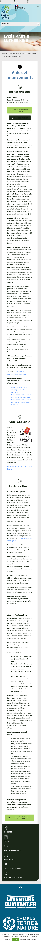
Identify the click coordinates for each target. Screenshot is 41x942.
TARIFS (6, 841)
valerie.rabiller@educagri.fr (16, 374)
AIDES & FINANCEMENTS (12, 850)
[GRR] (28, 0)
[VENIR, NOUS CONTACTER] (6, 873)
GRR (28, 2)
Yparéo (16, 2)
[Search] (38, 24)
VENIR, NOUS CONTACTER (13, 878)
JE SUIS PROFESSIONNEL (12, 868)
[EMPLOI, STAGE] (6, 855)
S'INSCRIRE (8, 832)
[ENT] (0, 0)
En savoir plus (25, 939)
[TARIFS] (6, 837)
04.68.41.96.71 (19, 372)
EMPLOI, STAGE (9, 859)
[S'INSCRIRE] (6, 828)
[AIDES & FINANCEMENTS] (6, 846)
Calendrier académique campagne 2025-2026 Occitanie (19, 389)
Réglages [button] (33, 939)
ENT (1, 2)
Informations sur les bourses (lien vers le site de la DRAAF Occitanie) (21, 402)
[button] (38, 6)
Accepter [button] (15, 939)
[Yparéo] (14, 0)
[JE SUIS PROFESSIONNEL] (6, 864)
